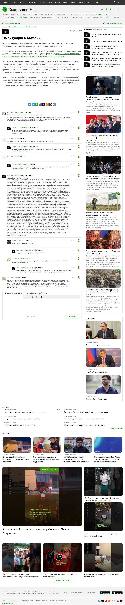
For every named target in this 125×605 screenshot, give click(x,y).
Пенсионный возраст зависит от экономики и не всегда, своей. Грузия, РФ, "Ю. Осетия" (107, 53)
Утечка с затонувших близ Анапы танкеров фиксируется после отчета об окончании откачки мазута (107, 459)
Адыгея (19, 14)
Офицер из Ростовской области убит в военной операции (86, 412)
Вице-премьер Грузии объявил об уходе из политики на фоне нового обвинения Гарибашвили (102, 137)
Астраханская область (45, 14)
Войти (118, 9)
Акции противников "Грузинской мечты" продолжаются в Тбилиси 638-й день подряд (102, 177)
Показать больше (62, 580)
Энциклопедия (46, 2)
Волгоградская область (60, 14)
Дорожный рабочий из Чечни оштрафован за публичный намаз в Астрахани (16, 459)
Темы (14, 2)
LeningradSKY (19, 112)
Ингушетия (85, 14)
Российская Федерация (48, 17)
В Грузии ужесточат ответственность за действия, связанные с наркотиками (105, 47)
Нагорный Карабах (35, 17)
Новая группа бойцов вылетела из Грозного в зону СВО (25, 412)
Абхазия (5, 14)
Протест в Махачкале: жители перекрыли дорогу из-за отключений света (102, 534)
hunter (17, 138)
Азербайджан (26, 14)
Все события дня (117, 428)
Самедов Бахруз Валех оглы (96, 399)
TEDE (22, 240)
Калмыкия (106, 14)
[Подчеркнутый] (33, 297)
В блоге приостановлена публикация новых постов (106, 35)
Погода (96, 2)
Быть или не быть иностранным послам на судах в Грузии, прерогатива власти (106, 65)
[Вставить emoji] (41, 297)
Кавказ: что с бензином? (12, 23)
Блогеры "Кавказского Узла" (17, 27)
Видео (73, 2)
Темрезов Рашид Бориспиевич (97, 345)
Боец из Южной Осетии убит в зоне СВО (19, 425)
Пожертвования (91, 592)
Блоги (65, 2)
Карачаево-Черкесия (8, 17)
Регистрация (30, 316)
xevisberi (23, 258)
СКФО (88, 17)
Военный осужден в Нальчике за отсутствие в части (84, 418)
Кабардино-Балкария (95, 14)
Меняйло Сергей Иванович (96, 372)
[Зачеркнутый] (36, 297)
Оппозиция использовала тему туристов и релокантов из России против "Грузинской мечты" (102, 291)
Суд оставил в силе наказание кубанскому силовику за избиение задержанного (46, 459)
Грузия (70, 14)
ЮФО (14, 20)
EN (122, 2)
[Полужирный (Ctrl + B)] (25, 297)
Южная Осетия (115, 17)
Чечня (107, 17)
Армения (35, 14)
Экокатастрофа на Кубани (114, 23)
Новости (5, 2)
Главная (4, 27)
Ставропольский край (98, 17)
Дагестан (77, 14)
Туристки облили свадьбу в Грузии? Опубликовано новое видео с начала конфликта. (20, 575)
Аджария (12, 14)
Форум (57, 2)
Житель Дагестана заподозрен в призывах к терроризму (85, 425)
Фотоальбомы (84, 2)
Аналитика (33, 2)
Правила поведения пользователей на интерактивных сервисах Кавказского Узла (43, 600)
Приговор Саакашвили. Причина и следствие (107, 41)
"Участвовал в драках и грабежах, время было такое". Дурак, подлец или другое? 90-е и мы (107, 59)
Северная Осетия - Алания (77, 17)
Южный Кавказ (7, 20)
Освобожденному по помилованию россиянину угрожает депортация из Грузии (102, 98)
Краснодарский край (22, 17)
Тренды (22, 2)
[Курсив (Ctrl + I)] (29, 297)
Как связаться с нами (77, 592)
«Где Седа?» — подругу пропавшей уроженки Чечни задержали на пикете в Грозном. (101, 499)
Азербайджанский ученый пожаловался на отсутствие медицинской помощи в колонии (76, 459)
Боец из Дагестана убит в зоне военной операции (23, 418)
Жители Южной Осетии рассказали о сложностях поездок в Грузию (100, 213)
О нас (65, 592)
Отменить (72, 316)
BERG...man (24, 127)
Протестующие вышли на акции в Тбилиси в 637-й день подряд (103, 252)
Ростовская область (62, 17)
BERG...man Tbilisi (32, 27)
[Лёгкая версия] (114, 2)
